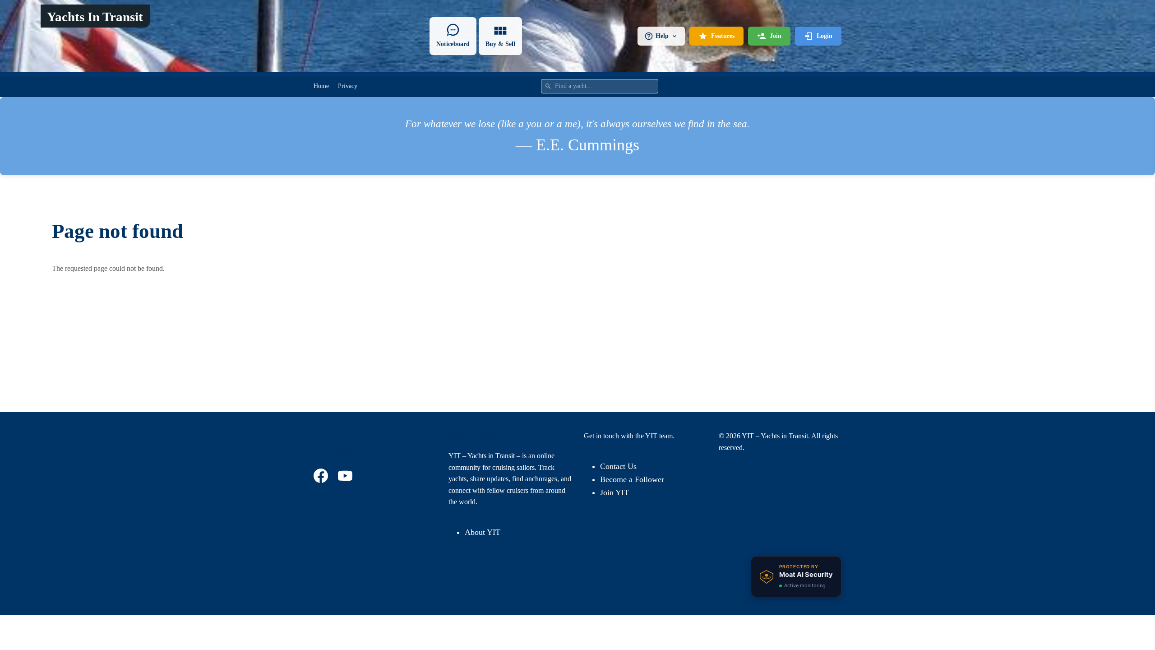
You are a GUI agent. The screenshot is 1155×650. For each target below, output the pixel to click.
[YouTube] (346, 476)
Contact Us (618, 466)
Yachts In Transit (95, 16)
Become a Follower (632, 479)
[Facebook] (322, 476)
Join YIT (614, 492)
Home (321, 86)
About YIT (482, 532)
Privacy (347, 86)
